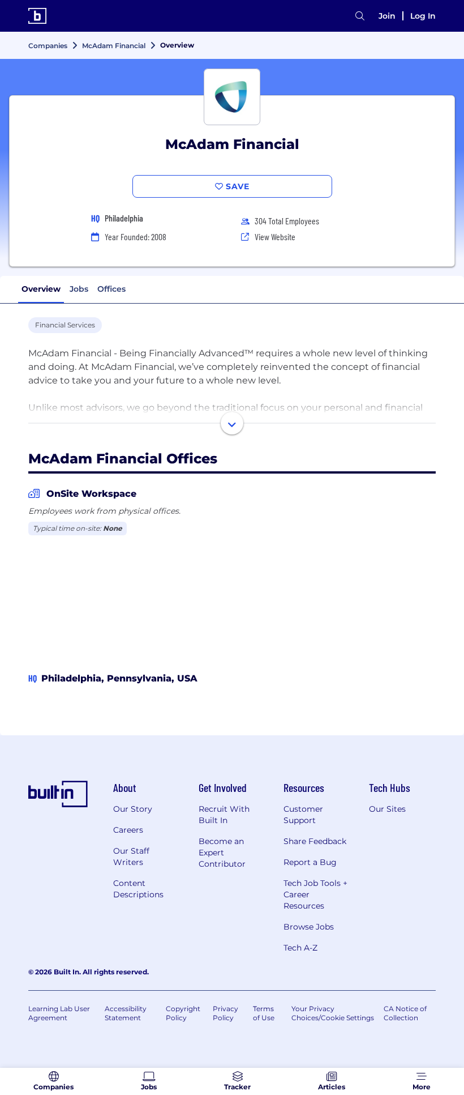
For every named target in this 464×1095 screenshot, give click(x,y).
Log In (423, 16)
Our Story (132, 809)
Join (387, 16)
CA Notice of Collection (405, 1013)
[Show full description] (232, 423)
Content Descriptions (138, 889)
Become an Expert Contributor (222, 852)
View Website (275, 236)
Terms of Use (263, 1013)
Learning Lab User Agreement (59, 1013)
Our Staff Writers (131, 856)
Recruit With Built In (224, 814)
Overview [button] (41, 289)
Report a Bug (310, 862)
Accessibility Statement (126, 1013)
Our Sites (387, 809)
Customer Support (303, 814)
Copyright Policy (183, 1013)
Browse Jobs (308, 927)
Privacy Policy (225, 1013)
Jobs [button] (79, 289)
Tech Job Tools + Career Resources (315, 894)
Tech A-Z (300, 948)
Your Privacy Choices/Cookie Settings (332, 1013)
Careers (128, 830)
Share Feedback (314, 841)
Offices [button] (111, 289)
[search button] (360, 16)
